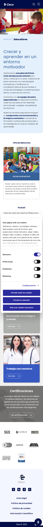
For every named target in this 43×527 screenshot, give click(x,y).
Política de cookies (22, 508)
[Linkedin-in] (18, 489)
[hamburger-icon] (38, 4)
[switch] (37, 262)
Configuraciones (29, 285)
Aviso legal (21, 498)
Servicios (7, 39)
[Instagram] (29, 489)
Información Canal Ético (21, 513)
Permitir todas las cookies (21, 293)
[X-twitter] (13, 489)
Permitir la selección (21, 300)
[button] (34, 4)
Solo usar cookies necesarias (21, 308)
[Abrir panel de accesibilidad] (38, 522)
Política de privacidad (21, 503)
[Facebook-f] (24, 489)
